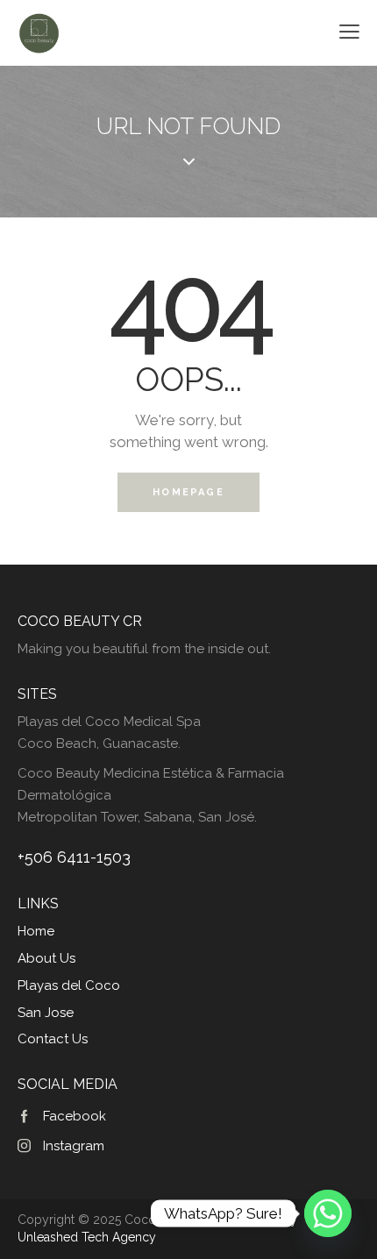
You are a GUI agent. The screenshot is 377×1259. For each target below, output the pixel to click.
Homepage (188, 492)
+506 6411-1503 (74, 857)
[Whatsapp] (328, 1213)
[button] (349, 32)
